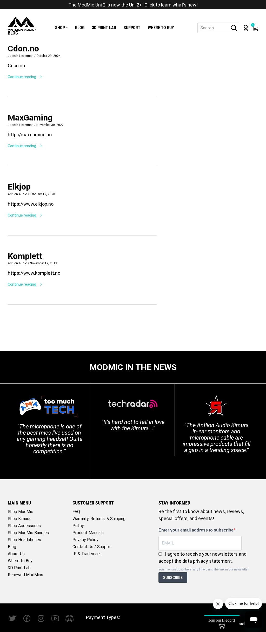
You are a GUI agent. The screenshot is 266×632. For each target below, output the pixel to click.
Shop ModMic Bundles (28, 532)
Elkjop (19, 187)
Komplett (25, 256)
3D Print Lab (104, 27)
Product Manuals (88, 532)
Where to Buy (161, 27)
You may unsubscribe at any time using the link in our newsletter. (203, 569)
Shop (60, 27)
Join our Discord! (222, 620)
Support (132, 27)
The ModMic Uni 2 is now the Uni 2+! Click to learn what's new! (133, 5)
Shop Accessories (24, 525)
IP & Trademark (86, 553)
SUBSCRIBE (173, 577)
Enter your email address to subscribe (196, 530)
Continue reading (22, 77)
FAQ (76, 511)
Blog (79, 27)
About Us (16, 553)
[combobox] (218, 28)
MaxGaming (30, 118)
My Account (246, 28)
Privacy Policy (85, 539)
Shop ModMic (20, 511)
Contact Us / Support (92, 546)
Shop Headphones (24, 539)
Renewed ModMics (25, 574)
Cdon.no (23, 48)
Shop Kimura (19, 518)
